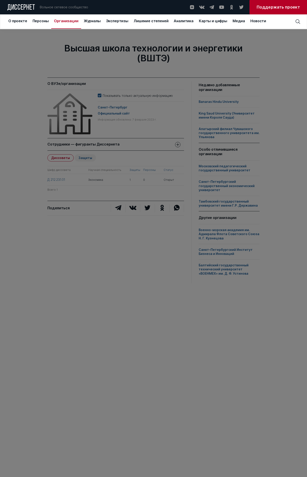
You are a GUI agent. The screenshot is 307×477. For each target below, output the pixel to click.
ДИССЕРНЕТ (21, 8)
